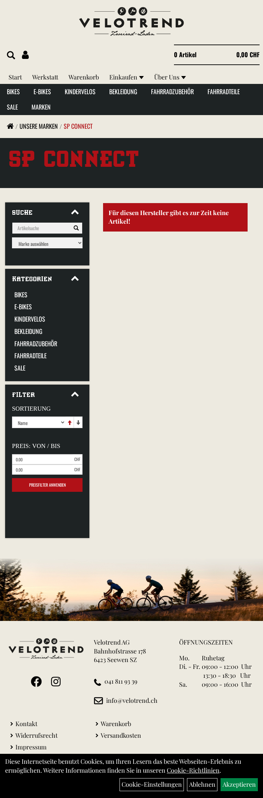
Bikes (13, 91)
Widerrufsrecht (36, 735)
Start (15, 77)
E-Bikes (42, 91)
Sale (12, 106)
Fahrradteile (224, 91)
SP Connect (78, 126)
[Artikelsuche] (11, 55)
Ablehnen (202, 784)
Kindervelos (80, 91)
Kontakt (26, 724)
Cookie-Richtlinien (193, 770)
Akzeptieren (239, 784)
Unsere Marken (39, 126)
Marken (41, 106)
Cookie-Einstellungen (152, 784)
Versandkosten (121, 735)
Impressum (31, 747)
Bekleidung (123, 91)
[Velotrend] (131, 21)
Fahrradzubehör (172, 91)
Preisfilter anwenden (47, 485)
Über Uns (166, 77)
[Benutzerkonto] (25, 54)
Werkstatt (45, 77)
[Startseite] (10, 126)
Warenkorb (83, 77)
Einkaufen (123, 77)
